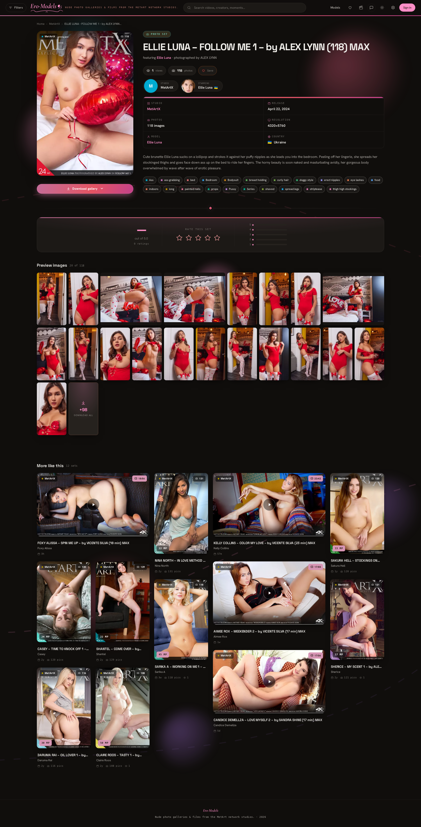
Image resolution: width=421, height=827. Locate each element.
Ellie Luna (164, 57)
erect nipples (332, 180)
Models (335, 7)
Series (251, 189)
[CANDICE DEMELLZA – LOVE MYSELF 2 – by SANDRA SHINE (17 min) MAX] (269, 692)
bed (192, 180)
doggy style (306, 180)
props (214, 189)
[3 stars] (198, 238)
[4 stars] (208, 238)
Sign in (407, 7)
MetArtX (54, 24)
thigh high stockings (345, 189)
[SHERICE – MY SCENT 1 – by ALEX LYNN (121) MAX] (357, 629)
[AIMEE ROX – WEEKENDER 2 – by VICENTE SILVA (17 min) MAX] (269, 603)
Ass (151, 180)
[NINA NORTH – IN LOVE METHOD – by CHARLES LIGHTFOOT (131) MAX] (181, 523)
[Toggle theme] (382, 7)
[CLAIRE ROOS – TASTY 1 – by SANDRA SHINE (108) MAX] (123, 718)
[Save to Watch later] (143, 531)
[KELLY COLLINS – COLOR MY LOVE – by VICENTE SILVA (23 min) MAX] (269, 515)
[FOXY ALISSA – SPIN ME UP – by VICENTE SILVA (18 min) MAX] (93, 515)
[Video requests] (361, 7)
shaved (269, 189)
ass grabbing (172, 180)
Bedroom (211, 180)
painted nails (192, 189)
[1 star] (179, 238)
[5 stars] (217, 238)
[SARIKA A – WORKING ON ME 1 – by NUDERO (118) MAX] (181, 629)
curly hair (283, 180)
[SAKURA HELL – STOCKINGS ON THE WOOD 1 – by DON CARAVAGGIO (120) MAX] (357, 523)
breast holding (257, 180)
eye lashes (357, 180)
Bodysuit (233, 180)
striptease (316, 189)
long (171, 189)
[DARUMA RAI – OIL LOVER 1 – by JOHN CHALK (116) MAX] (64, 718)
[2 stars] (189, 238)
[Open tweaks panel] (393, 7)
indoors (153, 189)
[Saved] (350, 7)
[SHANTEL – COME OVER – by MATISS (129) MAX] (123, 612)
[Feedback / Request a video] (371, 8)
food (377, 180)
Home (41, 24)
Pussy (232, 189)
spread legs (292, 189)
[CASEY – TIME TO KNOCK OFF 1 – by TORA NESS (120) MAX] (64, 612)
